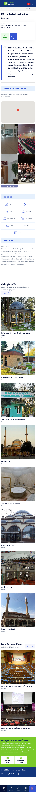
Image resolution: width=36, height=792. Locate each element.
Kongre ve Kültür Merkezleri (27, 9)
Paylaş (5, 38)
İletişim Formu (27, 743)
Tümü (4, 293)
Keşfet (2, 9)
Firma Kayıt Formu (26, 747)
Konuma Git (13, 37)
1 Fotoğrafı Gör (9, 186)
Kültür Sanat (15, 9)
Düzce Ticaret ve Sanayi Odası (16, 770)
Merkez (8, 9)
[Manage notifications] (32, 788)
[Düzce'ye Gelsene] (9, 3)
